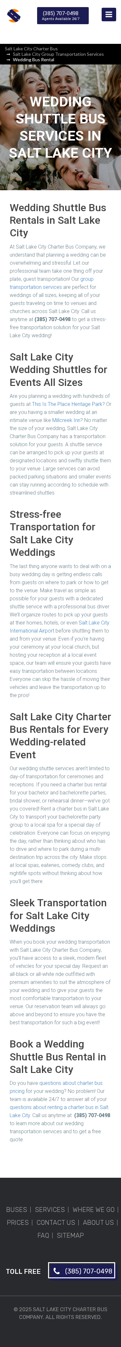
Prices (18, 1222)
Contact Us (55, 1222)
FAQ (43, 1235)
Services (50, 1210)
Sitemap (70, 1235)
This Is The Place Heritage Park (67, 404)
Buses (16, 1210)
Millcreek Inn (66, 420)
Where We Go (94, 1210)
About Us (98, 1222)
